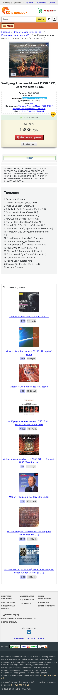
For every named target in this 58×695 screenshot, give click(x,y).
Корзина (50, 10)
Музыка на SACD (27, 596)
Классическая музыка (8, 607)
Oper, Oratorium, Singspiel (33, 111)
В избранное (28, 144)
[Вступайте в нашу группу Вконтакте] (29, 632)
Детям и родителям (46, 606)
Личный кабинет (54, 19)
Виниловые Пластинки (6, 597)
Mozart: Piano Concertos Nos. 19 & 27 (29, 316)
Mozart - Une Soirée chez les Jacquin (29, 386)
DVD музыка (25, 603)
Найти (41, 19)
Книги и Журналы (9, 622)
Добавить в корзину (29, 137)
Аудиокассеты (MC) (10, 615)
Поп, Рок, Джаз (8, 602)
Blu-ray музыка (27, 600)
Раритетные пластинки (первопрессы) (18, 618)
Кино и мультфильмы (44, 597)
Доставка (41, 2)
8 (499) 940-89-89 (20, 685)
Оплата (52, 2)
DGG (32, 103)
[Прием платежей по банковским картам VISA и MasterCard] (29, 646)
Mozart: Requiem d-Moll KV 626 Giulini (29, 497)
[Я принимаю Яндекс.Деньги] (43, 646)
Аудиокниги (43, 602)
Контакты (30, 2)
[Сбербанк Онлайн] (14, 646)
